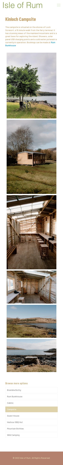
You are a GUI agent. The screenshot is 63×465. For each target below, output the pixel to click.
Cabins (10, 403)
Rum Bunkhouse (14, 396)
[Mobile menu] (58, 5)
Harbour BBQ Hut (15, 422)
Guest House (13, 415)
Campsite (11, 409)
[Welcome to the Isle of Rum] (22, 5)
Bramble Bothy (14, 390)
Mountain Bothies (15, 428)
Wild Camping (13, 435)
